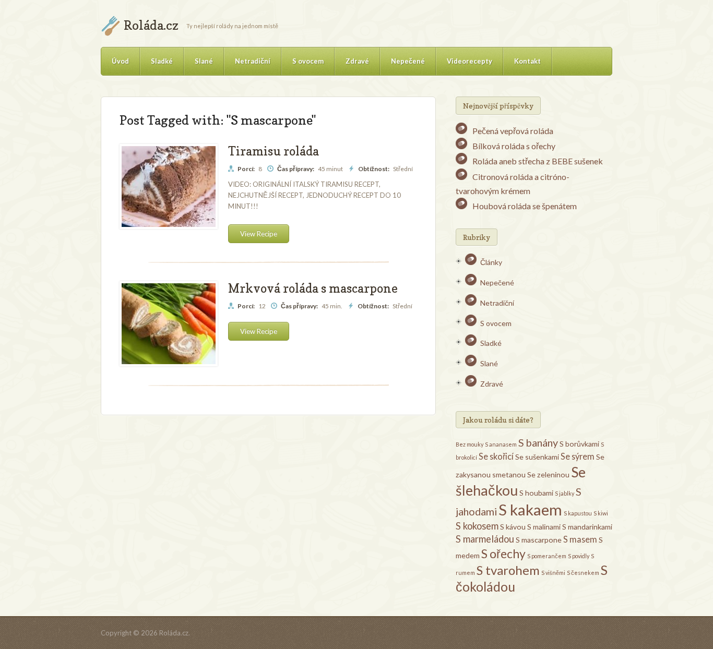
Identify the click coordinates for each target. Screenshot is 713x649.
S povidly (578, 555)
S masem (580, 539)
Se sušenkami (537, 456)
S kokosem (477, 526)
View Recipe (258, 234)
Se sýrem (578, 456)
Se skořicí (496, 456)
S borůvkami (579, 443)
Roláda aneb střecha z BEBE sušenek (537, 161)
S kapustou (578, 513)
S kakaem (530, 509)
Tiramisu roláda (273, 151)
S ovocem (308, 61)
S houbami (536, 492)
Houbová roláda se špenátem (524, 206)
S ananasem (501, 444)
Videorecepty (469, 61)
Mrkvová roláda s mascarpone (313, 288)
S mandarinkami (587, 526)
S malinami (544, 526)
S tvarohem (508, 570)
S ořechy (503, 553)
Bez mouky (469, 444)
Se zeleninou (548, 474)
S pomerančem (546, 555)
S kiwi (600, 513)
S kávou (513, 526)
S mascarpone (539, 539)
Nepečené (408, 61)
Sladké (162, 61)
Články (491, 262)
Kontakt (527, 61)
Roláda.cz (151, 25)
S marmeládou (485, 539)
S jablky (564, 493)
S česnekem (583, 572)
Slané (204, 61)
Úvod (120, 61)
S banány (538, 442)
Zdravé (357, 61)
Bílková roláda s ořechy (513, 146)
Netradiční (252, 61)
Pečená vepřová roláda (512, 131)
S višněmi (553, 572)
